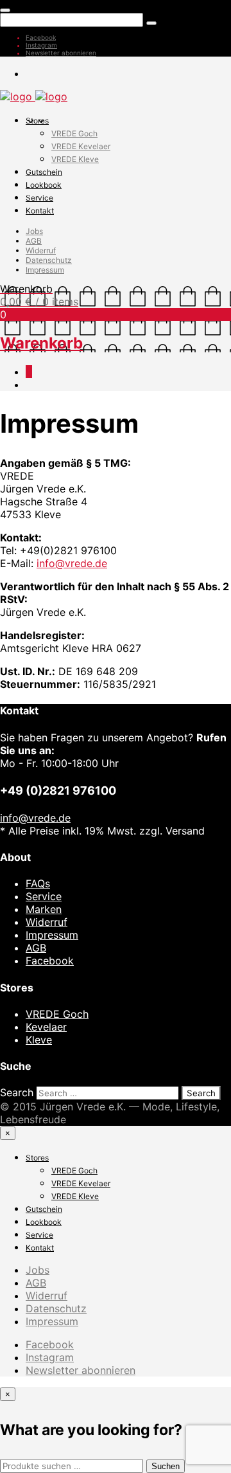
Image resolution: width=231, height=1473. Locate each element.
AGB (34, 241)
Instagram (41, 45)
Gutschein (44, 172)
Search (16, 1092)
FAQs (38, 883)
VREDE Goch (74, 133)
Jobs (34, 231)
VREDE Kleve (75, 159)
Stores (37, 120)
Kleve (39, 1039)
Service (39, 198)
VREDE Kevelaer (80, 146)
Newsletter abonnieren (61, 53)
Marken (44, 909)
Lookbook (44, 185)
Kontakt (40, 210)
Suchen (165, 1466)
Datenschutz (49, 260)
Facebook (41, 37)
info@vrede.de (72, 563)
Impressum (45, 270)
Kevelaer (46, 1026)
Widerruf (41, 250)
